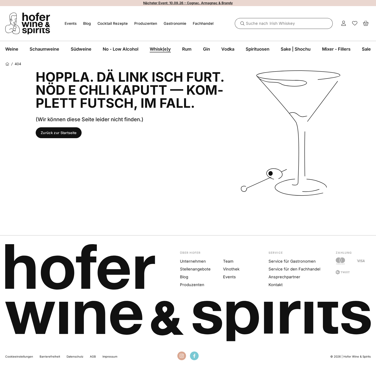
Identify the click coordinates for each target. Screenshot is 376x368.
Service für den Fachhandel (294, 269)
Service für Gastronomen (292, 261)
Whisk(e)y (160, 49)
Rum (186, 49)
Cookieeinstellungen (19, 356)
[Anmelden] (343, 23)
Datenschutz (75, 356)
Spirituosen (257, 49)
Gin (206, 49)
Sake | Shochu (296, 49)
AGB (93, 356)
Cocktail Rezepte (112, 23)
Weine (11, 49)
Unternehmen (193, 261)
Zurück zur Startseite (59, 133)
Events (71, 23)
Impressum (109, 356)
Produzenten (145, 23)
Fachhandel (203, 23)
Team (228, 261)
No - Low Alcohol (120, 49)
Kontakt (276, 284)
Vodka (227, 49)
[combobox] (284, 23)
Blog (87, 23)
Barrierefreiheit (50, 356)
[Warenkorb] (365, 23)
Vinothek (231, 269)
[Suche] (241, 23)
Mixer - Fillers (336, 49)
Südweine (81, 49)
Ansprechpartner (284, 277)
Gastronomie (175, 23)
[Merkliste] (354, 23)
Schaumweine (44, 49)
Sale (366, 49)
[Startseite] (7, 64)
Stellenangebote (195, 269)
